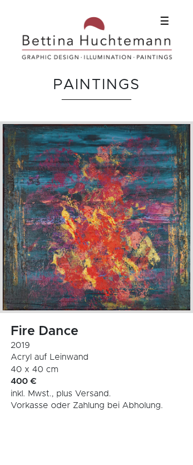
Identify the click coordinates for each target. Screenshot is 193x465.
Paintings (96, 85)
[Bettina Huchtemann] (96, 38)
